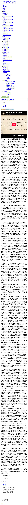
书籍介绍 (5, 91)
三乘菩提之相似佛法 (8, 28)
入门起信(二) (6, 52)
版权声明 (5, 500)
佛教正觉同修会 (8, 487)
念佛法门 (5, 39)
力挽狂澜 (8, 78)
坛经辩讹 (8, 77)
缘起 (4, 8)
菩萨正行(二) (6, 49)
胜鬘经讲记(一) (6, 69)
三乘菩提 (5, 14)
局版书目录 (8, 92)
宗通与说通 (6, 53)
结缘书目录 (8, 94)
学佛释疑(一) (6, 42)
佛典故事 (5, 55)
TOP (2, 503)
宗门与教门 (8, 75)
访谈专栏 (5, 80)
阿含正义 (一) (6, 63)
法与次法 (5, 33)
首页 (4, 5)
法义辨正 (5, 72)
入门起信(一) (6, 50)
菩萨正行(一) (6, 47)
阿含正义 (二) (6, 64)
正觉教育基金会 (8, 490)
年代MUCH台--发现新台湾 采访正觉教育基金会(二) (10, 88)
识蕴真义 (5, 67)
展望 (4, 11)
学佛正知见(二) (6, 38)
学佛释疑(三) (6, 46)
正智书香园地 (8, 492)
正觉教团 (5, 6)
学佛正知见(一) (6, 36)
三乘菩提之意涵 (7, 35)
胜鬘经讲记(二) (6, 71)
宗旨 (4, 10)
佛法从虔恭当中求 (7, 99)
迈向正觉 (5, 13)
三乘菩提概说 (6, 41)
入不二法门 (6, 66)
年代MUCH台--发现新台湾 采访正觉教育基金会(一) (10, 83)
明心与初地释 (9, 74)
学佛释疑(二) (6, 44)
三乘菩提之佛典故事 (5, 96)
